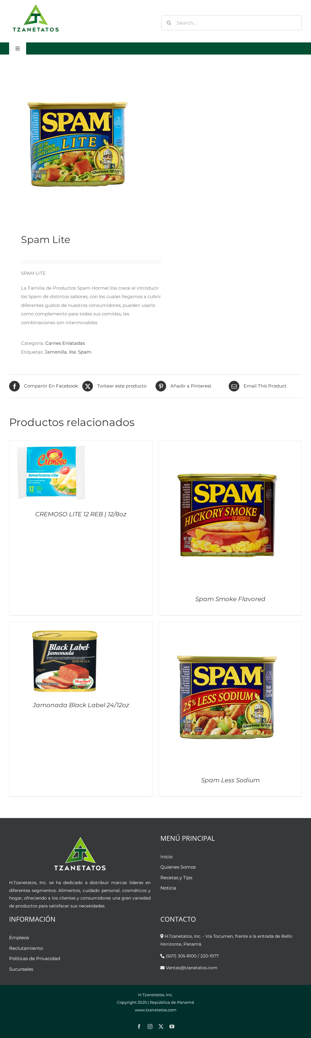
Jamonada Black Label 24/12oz (81, 705)
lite (72, 352)
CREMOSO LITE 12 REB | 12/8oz (80, 514)
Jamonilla (56, 352)
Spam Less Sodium (230, 780)
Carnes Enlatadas (65, 343)
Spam (84, 352)
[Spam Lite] (79, 144)
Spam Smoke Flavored (230, 599)
